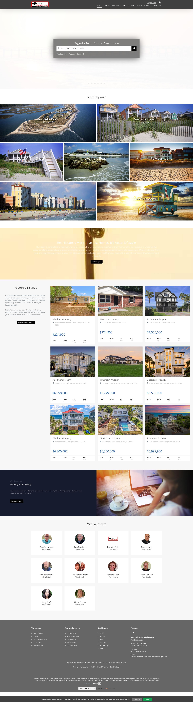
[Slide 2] (92, 83)
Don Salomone (72, 645)
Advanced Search (76, 54)
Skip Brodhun (71, 639)
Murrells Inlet (38, 645)
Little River (37, 642)
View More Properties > (25, 323)
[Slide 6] (104, 83)
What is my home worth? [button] (140, 5)
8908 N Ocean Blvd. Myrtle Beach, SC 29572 (71, 383)
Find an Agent (96, 262)
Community (104, 645)
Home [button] (99, 5)
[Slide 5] (101, 83)
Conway (36, 636)
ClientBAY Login (102, 667)
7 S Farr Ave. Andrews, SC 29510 (114, 323)
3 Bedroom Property (61, 319)
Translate (111, 688)
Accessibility (84, 667)
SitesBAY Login (115, 667)
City (101, 639)
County (102, 636)
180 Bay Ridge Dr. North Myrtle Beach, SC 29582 (120, 383)
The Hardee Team (73, 636)
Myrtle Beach (38, 633)
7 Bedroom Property (61, 379)
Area (101, 648)
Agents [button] (126, 5)
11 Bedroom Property (157, 319)
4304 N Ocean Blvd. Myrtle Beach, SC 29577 (165, 383)
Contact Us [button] (156, 5)
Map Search (61, 54)
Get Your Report (16, 501)
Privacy (75, 667)
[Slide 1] (89, 83)
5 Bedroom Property (156, 379)
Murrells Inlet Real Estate (75, 662)
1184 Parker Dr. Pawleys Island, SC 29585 (117, 442)
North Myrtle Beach (40, 639)
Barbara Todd (71, 642)
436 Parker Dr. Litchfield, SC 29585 (162, 323)
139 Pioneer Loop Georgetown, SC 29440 (164, 442)
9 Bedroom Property (109, 379)
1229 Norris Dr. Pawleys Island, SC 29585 (70, 442)
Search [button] (106, 5)
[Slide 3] (95, 83)
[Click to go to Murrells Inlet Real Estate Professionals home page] (40, 4)
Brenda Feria (71, 633)
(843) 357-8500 (151, 3)
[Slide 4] (98, 83)
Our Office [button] (116, 5)
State (102, 633)
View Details (46, 549)
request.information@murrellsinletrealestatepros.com (149, 657)
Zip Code (103, 642)
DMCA (93, 667)
